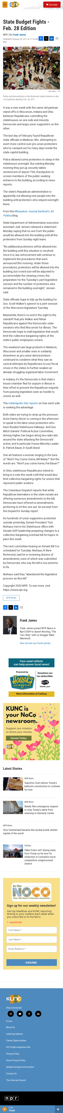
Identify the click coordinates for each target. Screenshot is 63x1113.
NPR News (11, 598)
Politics (27, 845)
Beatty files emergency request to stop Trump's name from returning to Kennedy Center (41, 810)
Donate (53, 4)
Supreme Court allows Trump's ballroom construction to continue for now (42, 786)
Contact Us (11, 1074)
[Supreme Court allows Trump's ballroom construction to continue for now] (13, 784)
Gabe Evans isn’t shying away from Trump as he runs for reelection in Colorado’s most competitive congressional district (40, 857)
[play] (5, 1109)
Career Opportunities (16, 1040)
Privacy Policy (12, 1054)
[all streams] (59, 1109)
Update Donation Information (20, 1067)
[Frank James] (10, 625)
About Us (10, 1027)
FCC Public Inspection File (18, 1047)
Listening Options (14, 1034)
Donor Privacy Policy (16, 1060)
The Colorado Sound (16, 1080)
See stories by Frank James (35, 643)
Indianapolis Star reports (23, 403)
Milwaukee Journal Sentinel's (32, 211)
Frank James (19, 34)
